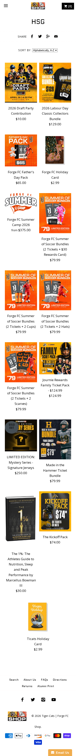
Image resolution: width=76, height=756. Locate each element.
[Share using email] (55, 37)
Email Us (61, 752)
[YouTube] (54, 699)
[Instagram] (43, 699)
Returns (27, 686)
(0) (69, 6)
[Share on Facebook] (33, 37)
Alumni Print (45, 686)
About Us (30, 680)
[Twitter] (33, 699)
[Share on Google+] (48, 37)
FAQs (44, 680)
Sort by (24, 50)
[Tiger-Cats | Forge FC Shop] (38, 6)
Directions (60, 680)
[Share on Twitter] (40, 37)
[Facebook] (22, 699)
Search (14, 680)
